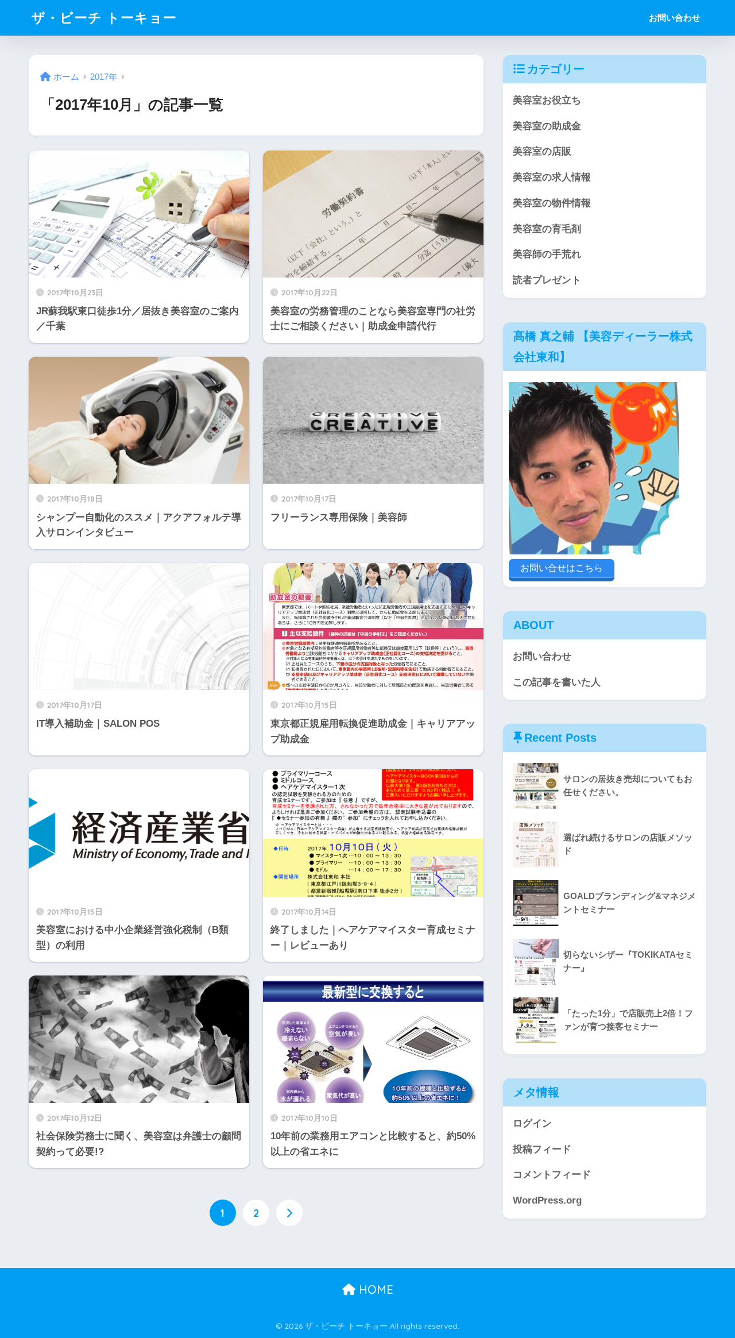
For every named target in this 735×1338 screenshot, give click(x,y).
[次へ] (289, 1213)
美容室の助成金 (547, 126)
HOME (374, 1289)
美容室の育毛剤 (547, 228)
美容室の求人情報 (552, 177)
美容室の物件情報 (552, 203)
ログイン (532, 1123)
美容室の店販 (542, 151)
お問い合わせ (675, 17)
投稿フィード (542, 1149)
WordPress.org (547, 1200)
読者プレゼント (547, 280)
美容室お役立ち (547, 100)
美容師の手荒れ (547, 254)
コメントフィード (552, 1174)
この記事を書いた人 (557, 682)
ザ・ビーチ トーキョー (104, 17)
